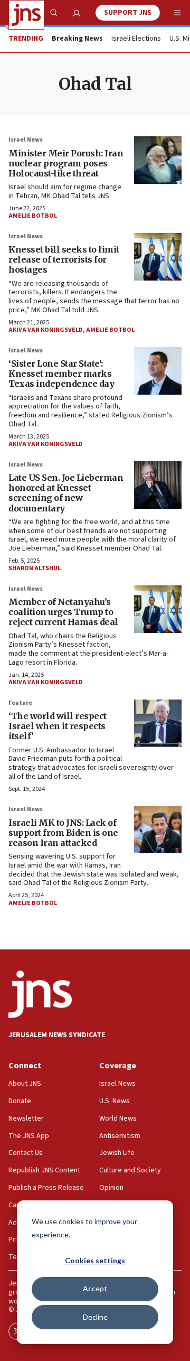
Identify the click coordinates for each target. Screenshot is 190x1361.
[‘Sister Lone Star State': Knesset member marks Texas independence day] (158, 371)
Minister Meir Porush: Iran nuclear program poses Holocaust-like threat (65, 163)
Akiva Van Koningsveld (45, 329)
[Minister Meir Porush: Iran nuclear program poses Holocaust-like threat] (158, 160)
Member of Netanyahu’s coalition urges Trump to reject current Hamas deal (63, 611)
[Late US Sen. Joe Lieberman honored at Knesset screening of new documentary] (158, 485)
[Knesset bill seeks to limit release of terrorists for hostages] (158, 257)
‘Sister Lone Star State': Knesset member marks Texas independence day (61, 373)
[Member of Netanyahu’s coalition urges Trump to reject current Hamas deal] (158, 609)
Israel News (25, 139)
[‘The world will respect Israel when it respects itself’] (158, 723)
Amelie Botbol (32, 215)
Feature (20, 702)
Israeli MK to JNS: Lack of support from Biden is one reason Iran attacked (63, 832)
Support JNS (127, 12)
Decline (95, 1316)
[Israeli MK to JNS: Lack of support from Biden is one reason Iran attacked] (158, 829)
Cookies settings (95, 1260)
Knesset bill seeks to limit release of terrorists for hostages (63, 259)
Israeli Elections (136, 39)
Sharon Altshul (34, 568)
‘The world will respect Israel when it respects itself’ (57, 726)
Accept (95, 1288)
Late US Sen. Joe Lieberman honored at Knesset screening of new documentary (65, 493)
